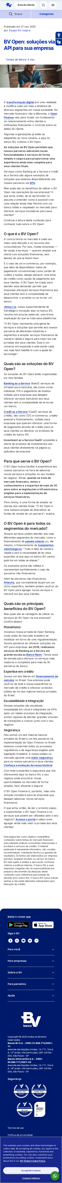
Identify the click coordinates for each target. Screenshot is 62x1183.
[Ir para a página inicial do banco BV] (9, 5)
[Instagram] (17, 940)
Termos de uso (16, 1128)
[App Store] (43, 924)
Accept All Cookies (31, 1170)
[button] (15, 13)
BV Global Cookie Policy (32, 1161)
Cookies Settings (31, 1178)
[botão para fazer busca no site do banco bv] (43, 5)
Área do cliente (25, 5)
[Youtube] (23, 940)
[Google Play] (18, 925)
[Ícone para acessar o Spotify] (36, 940)
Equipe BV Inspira (19, 30)
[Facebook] (10, 940)
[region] (31, 1160)
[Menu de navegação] (52, 5)
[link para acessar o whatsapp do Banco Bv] (56, 1175)
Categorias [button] (46, 14)
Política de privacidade (20, 1135)
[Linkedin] (30, 940)
